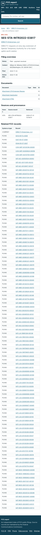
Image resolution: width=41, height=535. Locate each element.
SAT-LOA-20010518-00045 (25, 363)
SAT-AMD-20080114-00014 (25, 238)
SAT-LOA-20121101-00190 (24, 451)
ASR (15, 7)
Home (3, 28)
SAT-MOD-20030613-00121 (25, 504)
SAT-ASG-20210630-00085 (25, 329)
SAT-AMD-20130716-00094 (25, 299)
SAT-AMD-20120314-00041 (25, 284)
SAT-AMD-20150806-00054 (25, 306)
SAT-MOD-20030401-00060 (25, 496)
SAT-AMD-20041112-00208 (25, 185)
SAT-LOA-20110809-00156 (25, 420)
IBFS (8, 28)
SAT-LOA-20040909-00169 (25, 375)
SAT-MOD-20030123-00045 (25, 489)
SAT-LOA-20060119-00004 (25, 390)
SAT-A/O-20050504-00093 (25, 158)
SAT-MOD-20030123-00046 (25, 493)
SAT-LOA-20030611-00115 (24, 367)
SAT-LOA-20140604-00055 (25, 458)
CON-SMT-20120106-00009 (25, 147)
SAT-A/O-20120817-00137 (24, 166)
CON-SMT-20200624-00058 (25, 151)
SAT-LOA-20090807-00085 (25, 405)
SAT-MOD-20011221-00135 (25, 481)
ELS (7, 7)
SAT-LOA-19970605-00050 (25, 348)
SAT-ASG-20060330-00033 (25, 322)
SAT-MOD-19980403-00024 (25, 474)
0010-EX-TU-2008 (22, 136)
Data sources (23, 531)
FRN (9, 531)
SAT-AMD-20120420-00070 (25, 287)
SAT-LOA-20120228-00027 (25, 436)
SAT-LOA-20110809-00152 (25, 413)
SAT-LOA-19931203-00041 (25, 341)
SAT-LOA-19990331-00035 (25, 356)
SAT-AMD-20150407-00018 (25, 303)
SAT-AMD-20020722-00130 (25, 174)
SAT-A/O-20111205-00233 (24, 162)
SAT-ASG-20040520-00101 (25, 314)
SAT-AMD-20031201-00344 (25, 181)
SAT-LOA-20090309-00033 (25, 401)
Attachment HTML (8, 99)
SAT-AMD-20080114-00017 (25, 250)
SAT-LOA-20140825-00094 (25, 462)
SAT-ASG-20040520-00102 (25, 318)
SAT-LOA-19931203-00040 (25, 337)
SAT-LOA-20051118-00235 (25, 382)
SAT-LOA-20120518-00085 (25, 447)
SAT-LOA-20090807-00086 (25, 409)
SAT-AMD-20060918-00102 (25, 223)
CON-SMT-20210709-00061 (25, 155)
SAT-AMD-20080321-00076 (25, 253)
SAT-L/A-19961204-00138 (24, 333)
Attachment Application (9, 95)
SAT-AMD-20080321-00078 (25, 261)
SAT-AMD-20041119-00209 (25, 189)
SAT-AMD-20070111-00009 (25, 227)
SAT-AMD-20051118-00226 (25, 219)
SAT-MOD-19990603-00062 (25, 477)
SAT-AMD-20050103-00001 (25, 196)
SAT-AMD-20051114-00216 (25, 208)
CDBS (25, 7)
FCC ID (3, 531)
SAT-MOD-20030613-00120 (25, 500)
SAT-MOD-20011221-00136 (25, 485)
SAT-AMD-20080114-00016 (25, 246)
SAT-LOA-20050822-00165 (25, 379)
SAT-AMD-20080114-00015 (25, 242)
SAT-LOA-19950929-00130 (25, 344)
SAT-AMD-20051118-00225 (25, 215)
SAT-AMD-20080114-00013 (25, 234)
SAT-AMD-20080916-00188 (25, 276)
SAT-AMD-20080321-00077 (25, 257)
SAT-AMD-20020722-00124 (25, 170)
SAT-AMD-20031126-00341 (25, 177)
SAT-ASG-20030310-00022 (25, 310)
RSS (30, 531)
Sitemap (37, 531)
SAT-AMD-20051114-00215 (25, 204)
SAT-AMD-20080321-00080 (25, 269)
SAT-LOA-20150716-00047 (25, 466)
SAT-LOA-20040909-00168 (25, 371)
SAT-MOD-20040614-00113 (25, 508)
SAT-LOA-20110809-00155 (25, 417)
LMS (20, 7)
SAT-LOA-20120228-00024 (25, 424)
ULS (11, 7)
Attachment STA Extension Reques (13, 91)
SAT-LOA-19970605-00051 (25, 352)
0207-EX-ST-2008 (22, 139)
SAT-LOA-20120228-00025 (25, 428)
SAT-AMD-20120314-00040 (25, 280)
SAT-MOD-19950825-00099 (25, 470)
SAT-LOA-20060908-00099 (25, 394)
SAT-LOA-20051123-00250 (25, 386)
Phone (14, 531)
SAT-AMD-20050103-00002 (25, 200)
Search (20, 21)
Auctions (32, 7)
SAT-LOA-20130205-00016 (25, 455)
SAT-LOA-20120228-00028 (25, 439)
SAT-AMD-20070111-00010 (25, 231)
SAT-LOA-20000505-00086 (25, 360)
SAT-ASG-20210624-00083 (25, 325)
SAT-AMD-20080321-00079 (25, 265)
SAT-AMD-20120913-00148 (25, 295)
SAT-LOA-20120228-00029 (25, 443)
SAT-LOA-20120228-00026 (25, 432)
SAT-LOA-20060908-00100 (25, 398)
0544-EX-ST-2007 (22, 143)
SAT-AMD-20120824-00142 (25, 291)
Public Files (38, 9)
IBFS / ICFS (2, 10)
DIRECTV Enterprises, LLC (19, 28)
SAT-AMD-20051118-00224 (25, 212)
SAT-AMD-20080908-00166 (25, 272)
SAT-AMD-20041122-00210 (25, 193)
